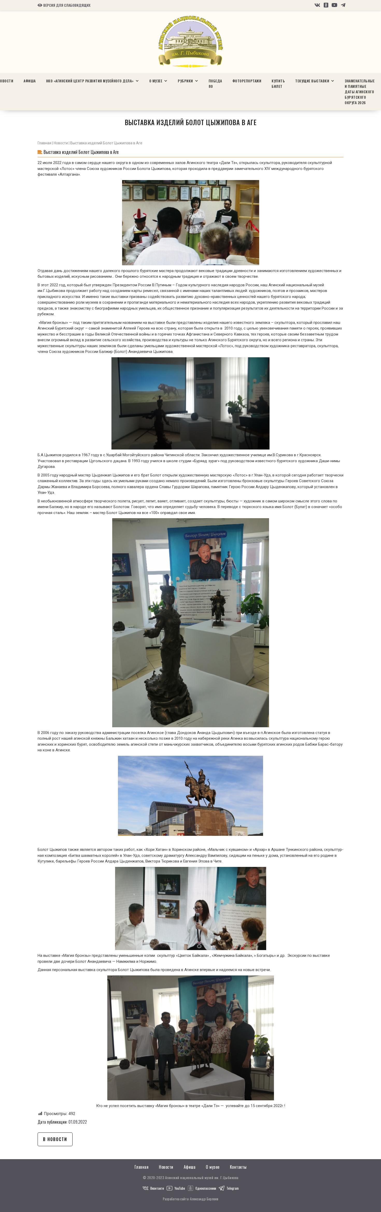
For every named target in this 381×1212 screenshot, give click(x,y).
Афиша (30, 80)
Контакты (238, 1167)
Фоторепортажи (247, 80)
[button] (92, 81)
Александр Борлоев (204, 1198)
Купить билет (278, 83)
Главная (44, 143)
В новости (55, 1139)
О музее (213, 1167)
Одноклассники (205, 1188)
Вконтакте (157, 1188)
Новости (61, 143)
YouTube (179, 1188)
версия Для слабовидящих (64, 5)
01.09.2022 (77, 1122)
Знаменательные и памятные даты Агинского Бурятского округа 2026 (360, 91)
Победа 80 (215, 83)
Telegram (233, 1188)
